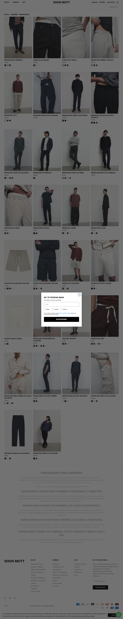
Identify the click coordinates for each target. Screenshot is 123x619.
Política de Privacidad (64, 313)
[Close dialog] (79, 294)
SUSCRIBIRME (61, 319)
